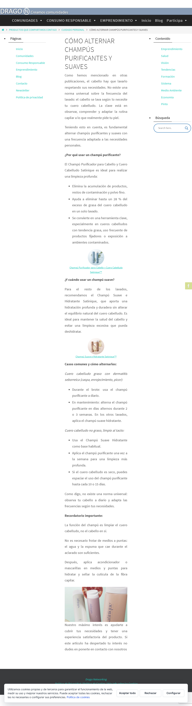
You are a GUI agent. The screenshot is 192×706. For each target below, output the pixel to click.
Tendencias (168, 69)
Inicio (146, 20)
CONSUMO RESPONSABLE (69, 20)
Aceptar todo (127, 693)
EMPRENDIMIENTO (116, 20)
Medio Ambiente (171, 90)
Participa (175, 20)
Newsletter (22, 90)
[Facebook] (188, 285)
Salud (164, 56)
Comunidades (25, 56)
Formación (168, 76)
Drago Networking (96, 679)
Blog (159, 20)
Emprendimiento (26, 69)
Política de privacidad (29, 97)
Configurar (173, 693)
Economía (167, 97)
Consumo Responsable (30, 63)
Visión (165, 63)
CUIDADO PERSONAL (73, 29)
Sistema (166, 83)
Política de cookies (78, 697)
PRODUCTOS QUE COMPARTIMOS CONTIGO (33, 29)
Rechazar (151, 693)
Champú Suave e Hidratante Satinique (95, 356)
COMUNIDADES (25, 20)
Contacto (21, 83)
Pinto (164, 104)
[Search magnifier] (186, 128)
